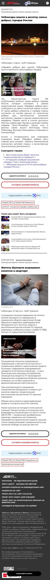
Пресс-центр (8, 484)
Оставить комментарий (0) (25, 185)
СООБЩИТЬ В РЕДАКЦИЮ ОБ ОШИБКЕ (19, 506)
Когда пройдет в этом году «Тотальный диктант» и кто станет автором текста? (28, 240)
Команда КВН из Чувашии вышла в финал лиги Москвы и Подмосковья (28, 218)
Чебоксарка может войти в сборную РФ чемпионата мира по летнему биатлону (25, 247)
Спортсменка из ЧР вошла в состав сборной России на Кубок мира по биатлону (27, 225)
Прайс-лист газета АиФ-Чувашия (18, 497)
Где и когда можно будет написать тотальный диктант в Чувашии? (21, 156)
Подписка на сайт (11, 491)
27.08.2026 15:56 (7, 260)
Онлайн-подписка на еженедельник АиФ (23, 487)
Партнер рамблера (21, 568)
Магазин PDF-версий (26, 484)
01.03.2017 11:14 (7, 9)
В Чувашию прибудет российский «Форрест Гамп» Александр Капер (21, 161)
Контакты (7, 481)
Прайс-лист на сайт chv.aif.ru (17, 494)
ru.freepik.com (7, 307)
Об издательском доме (25, 481)
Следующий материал (24, 573)
